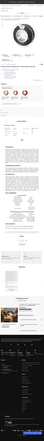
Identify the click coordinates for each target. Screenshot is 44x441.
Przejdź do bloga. (5, 326)
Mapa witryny (24, 408)
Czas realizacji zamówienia (27, 365)
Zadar (2, 18)
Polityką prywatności (12, 425)
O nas (23, 411)
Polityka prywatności (25, 380)
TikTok (23, 405)
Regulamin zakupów (25, 381)
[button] (21, 104)
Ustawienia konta (25, 390)
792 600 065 (32, 5)
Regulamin (16, 424)
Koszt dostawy (24, 369)
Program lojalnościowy (26, 400)
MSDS (31, 226)
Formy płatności (25, 367)
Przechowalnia (24, 392)
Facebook (24, 406)
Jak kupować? (24, 376)
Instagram (24, 403)
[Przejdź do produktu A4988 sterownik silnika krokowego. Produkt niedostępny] (11, 277)
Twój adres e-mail (8, 421)
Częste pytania (24, 378)
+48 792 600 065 (25, 309)
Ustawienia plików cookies (27, 394)
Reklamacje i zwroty (25, 370)
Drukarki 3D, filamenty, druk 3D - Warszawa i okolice (31, 362)
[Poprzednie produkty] (2, 281)
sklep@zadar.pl (39, 5)
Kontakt (23, 409)
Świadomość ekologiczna (26, 383)
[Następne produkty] (42, 281)
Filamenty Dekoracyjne (17, 18)
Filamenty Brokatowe (25, 18)
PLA (33, 158)
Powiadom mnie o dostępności (11, 103)
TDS (31, 228)
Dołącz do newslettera (9, 423)
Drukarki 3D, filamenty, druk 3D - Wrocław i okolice (31, 364)
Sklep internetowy (21, 435)
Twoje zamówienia (25, 389)
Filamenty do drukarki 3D (8, 18)
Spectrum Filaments (26, 179)
